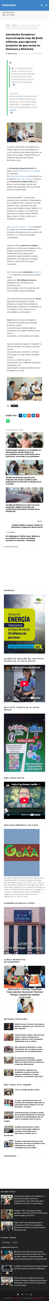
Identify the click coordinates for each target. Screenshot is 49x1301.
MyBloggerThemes (39, 1298)
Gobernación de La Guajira (28, 171)
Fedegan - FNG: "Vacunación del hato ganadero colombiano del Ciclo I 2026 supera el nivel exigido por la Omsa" (30, 1213)
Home (8, 25)
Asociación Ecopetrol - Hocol (21, 227)
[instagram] (26, 1294)
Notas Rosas (9, 5)
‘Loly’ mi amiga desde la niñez (27, 1090)
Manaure (22, 176)
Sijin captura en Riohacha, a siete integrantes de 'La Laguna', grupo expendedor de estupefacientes (29, 1049)
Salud (15, 1242)
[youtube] (31, 1294)
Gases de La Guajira (25, 179)
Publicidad (6, 1242)
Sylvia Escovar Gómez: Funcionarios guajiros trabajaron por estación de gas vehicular (29, 1026)
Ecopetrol (37, 272)
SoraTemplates (16, 1298)
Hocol (20, 96)
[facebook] (18, 1294)
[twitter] (22, 1294)
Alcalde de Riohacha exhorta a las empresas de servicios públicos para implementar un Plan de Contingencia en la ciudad (23, 480)
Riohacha (15, 25)
